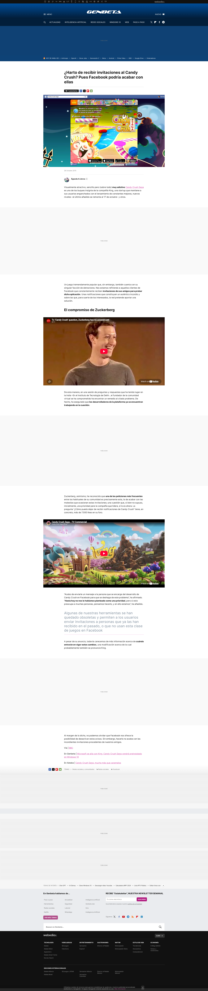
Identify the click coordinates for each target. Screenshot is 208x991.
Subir (158, 936)
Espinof (82, 949)
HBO (130, 58)
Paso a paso (48, 900)
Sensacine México (86, 971)
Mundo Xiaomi (49, 958)
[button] (79, 179)
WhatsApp (68, 912)
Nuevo (158, 14)
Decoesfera (137, 949)
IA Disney (72, 885)
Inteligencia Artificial (93, 912)
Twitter (151, 22)
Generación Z (94, 58)
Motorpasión (119, 946)
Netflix (46, 912)
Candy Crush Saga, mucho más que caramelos (98, 763)
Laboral (67, 908)
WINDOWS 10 (115, 22)
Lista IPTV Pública (140, 885)
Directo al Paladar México (103, 972)
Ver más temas (51, 917)
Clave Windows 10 (85, 885)
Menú (49, 14)
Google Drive (139, 58)
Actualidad (68, 900)
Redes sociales (103, 769)
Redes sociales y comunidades (83, 769)
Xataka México (49, 971)
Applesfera (47, 952)
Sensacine (83, 946)
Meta (104, 58)
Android (111, 58)
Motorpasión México (119, 972)
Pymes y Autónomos (154, 949)
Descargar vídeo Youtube (104, 885)
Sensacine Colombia (83, 975)
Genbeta (104, 12)
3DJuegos (65, 946)
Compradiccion (138, 952)
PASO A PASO (139, 22)
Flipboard (155, 22)
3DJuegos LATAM (68, 971)
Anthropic (64, 58)
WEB (127, 22)
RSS (132, 916)
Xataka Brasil (48, 974)
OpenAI (73, 58)
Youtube (123, 916)
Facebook (159, 22)
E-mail (91, 91)
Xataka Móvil (48, 949)
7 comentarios (72, 91)
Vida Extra (65, 949)
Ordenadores (151, 58)
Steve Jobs (83, 58)
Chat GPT (62, 885)
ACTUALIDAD (54, 22)
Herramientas (48, 904)
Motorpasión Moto (121, 949)
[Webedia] (50, 935)
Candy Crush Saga (135, 187)
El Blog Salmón (155, 946)
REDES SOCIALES (98, 22)
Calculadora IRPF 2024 (123, 885)
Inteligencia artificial (93, 900)
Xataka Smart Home (50, 955)
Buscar (160, 927)
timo (87, 908)
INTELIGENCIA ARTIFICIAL (75, 22)
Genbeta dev (90, 904)
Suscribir (142, 899)
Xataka (46, 946)
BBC (71, 748)
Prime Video (121, 58)
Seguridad (68, 904)
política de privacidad (135, 904)
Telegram (163, 22)
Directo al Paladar (103, 946)
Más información (120, 989)
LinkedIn (141, 916)
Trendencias (137, 946)
